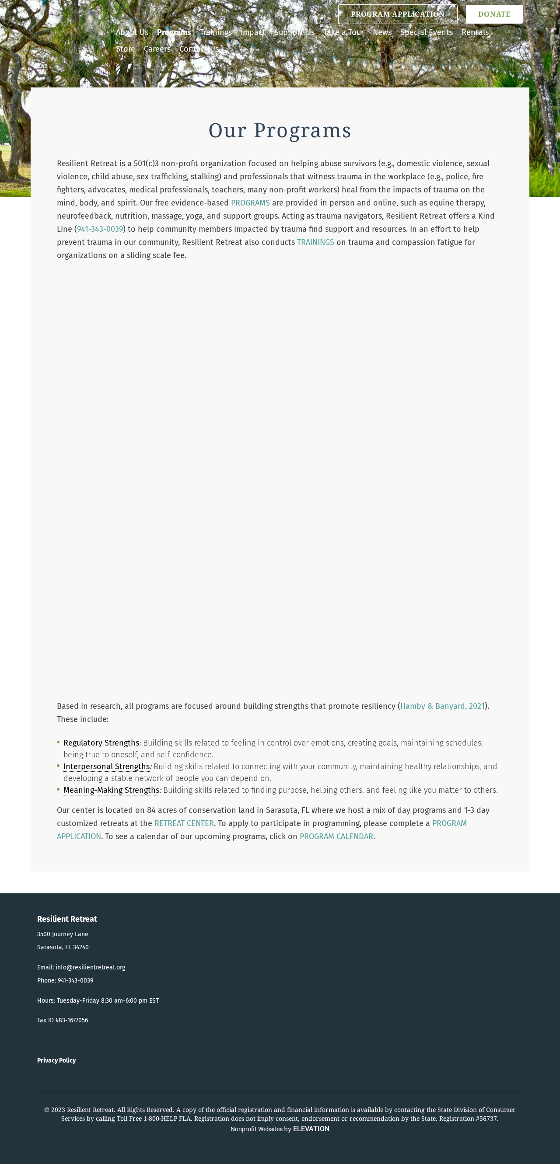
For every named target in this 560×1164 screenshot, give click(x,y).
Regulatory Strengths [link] (101, 743)
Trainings (216, 32)
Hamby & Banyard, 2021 (442, 706)
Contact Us (199, 49)
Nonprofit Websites (257, 1129)
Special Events (426, 32)
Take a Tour (343, 32)
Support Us (294, 32)
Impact (253, 32)
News (382, 32)
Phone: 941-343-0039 (65, 980)
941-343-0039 (100, 229)
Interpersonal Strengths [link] (106, 766)
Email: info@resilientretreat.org (81, 967)
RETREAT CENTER (184, 823)
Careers (157, 49)
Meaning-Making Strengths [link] (111, 790)
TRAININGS (315, 242)
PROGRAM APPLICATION (398, 14)
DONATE (494, 14)
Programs (174, 32)
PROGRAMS (250, 203)
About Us (132, 32)
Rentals (475, 32)
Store (125, 49)
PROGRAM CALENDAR (336, 836)
